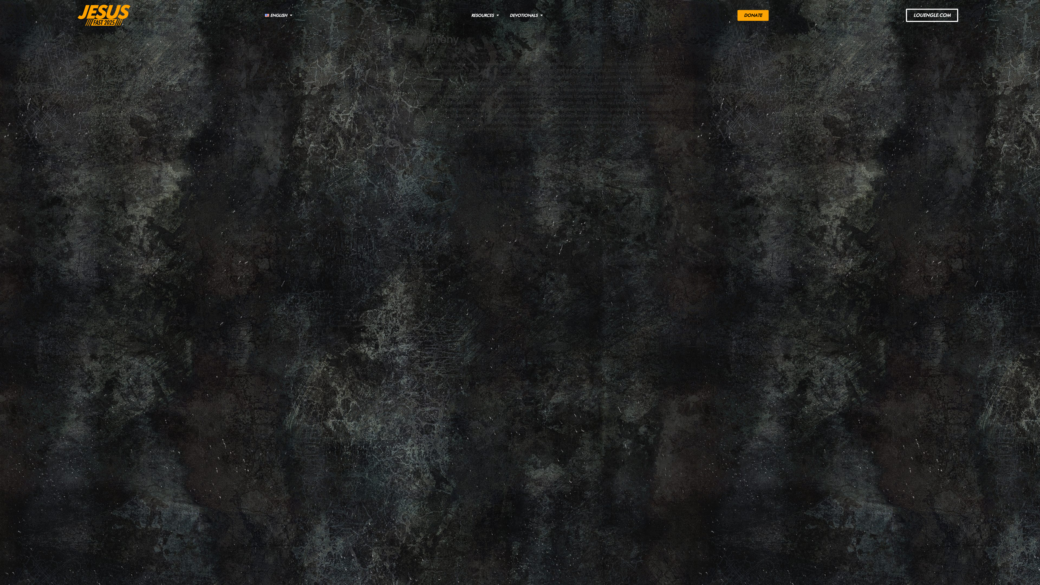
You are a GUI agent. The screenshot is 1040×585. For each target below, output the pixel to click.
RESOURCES (482, 15)
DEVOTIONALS (524, 15)
